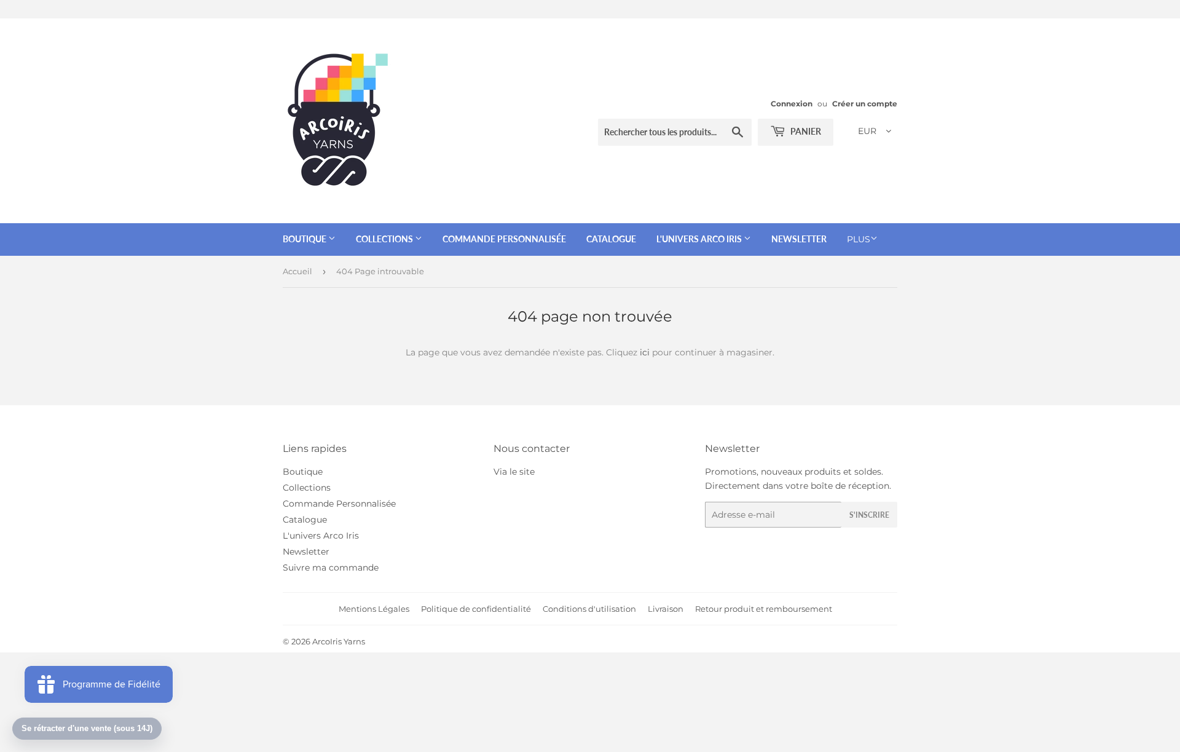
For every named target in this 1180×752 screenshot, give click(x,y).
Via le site (514, 471)
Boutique (305, 239)
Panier (805, 131)
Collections (385, 239)
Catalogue (611, 239)
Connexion (791, 103)
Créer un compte (864, 103)
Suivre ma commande (331, 567)
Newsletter (799, 239)
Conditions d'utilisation (589, 609)
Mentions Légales (374, 609)
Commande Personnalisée (504, 239)
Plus (858, 239)
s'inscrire (869, 515)
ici (645, 352)
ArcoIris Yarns (338, 641)
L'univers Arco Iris (700, 239)
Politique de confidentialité (476, 609)
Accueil (297, 271)
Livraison (665, 609)
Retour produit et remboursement (763, 609)
